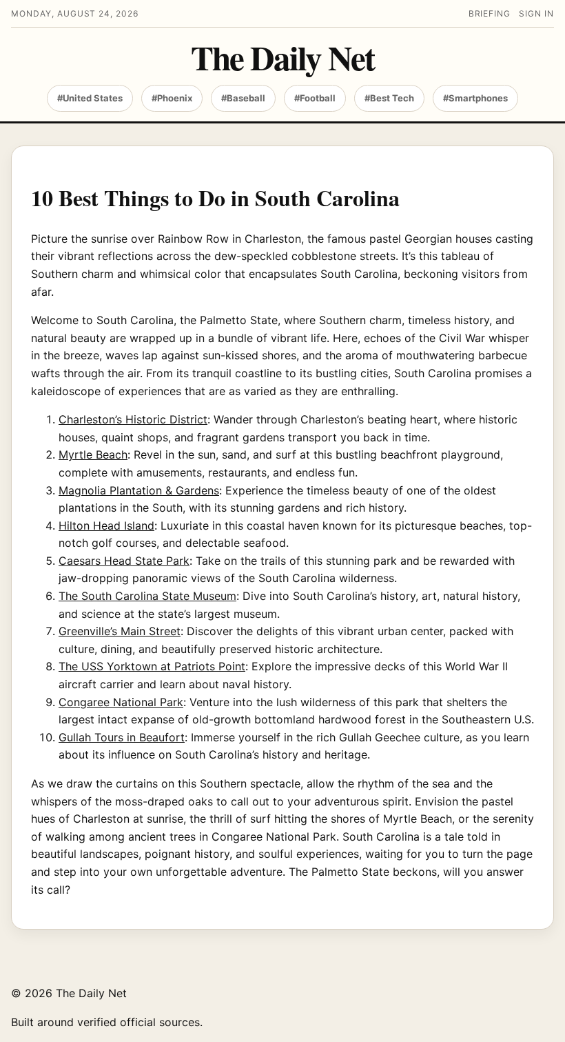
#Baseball (243, 97)
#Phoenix (172, 97)
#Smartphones (475, 97)
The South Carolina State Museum (147, 596)
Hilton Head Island (106, 525)
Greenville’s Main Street (120, 631)
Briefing (490, 13)
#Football (315, 97)
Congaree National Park (121, 702)
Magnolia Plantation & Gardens (139, 490)
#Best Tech (389, 97)
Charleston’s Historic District (133, 419)
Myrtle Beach (93, 454)
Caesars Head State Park (124, 561)
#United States (90, 97)
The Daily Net (282, 57)
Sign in (536, 13)
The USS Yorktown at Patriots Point (152, 666)
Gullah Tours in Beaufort (122, 737)
